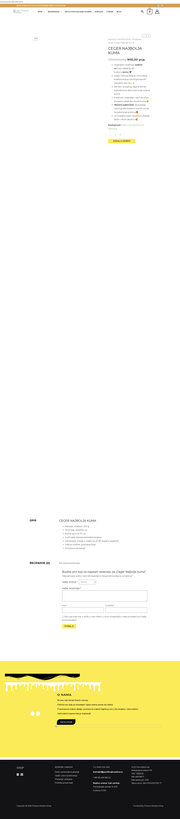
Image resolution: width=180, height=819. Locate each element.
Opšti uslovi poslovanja (66, 775)
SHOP (20, 767)
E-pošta (110, 605)
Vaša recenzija (71, 588)
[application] (43, 12)
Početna (112, 39)
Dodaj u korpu (121, 141)
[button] (142, 12)
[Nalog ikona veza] (157, 11)
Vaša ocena (70, 581)
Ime (64, 605)
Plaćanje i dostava (63, 779)
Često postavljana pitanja (67, 772)
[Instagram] (158, 5)
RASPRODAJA (124, 39)
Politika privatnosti (64, 783)
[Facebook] (162, 5)
